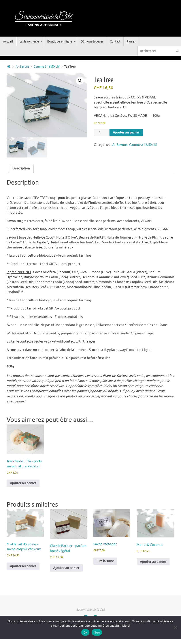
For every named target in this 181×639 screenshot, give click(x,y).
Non (97, 632)
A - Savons (22, 67)
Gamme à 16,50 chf (47, 67)
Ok (85, 632)
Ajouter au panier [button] (23, 483)
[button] (80, 81)
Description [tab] (21, 168)
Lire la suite (105, 561)
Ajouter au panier (126, 132)
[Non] (175, 627)
